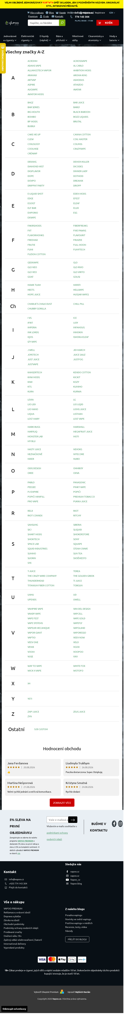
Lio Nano (33, 409)
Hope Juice (34, 294)
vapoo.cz (74, 871)
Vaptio (32, 637)
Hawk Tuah (34, 284)
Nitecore (78, 454)
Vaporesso (79, 632)
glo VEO (32, 272)
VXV (75, 656)
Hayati (77, 284)
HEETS (31, 289)
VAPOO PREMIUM (25, 840)
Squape (77, 543)
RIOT (75, 510)
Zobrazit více (62, 802)
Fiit (29, 230)
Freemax (33, 239)
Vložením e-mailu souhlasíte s (62, 833)
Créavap (32, 153)
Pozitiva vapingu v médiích (79, 923)
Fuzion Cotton (37, 254)
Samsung (33, 524)
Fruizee (77, 239)
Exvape (32, 217)
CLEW (31, 139)
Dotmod (78, 175)
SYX (29, 562)
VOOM (31, 651)
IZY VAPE (32, 341)
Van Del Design (81, 608)
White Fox (79, 665)
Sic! (29, 529)
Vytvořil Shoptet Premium (46, 992)
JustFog (78, 359)
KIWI (30, 381)
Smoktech (34, 539)
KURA (31, 391)
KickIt (76, 377)
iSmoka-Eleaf (81, 336)
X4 (29, 683)
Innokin (78, 332)
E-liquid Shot (35, 193)
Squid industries (37, 548)
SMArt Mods (35, 534)
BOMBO (32, 116)
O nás (46, 16)
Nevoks (77, 449)
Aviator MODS (36, 94)
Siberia (77, 524)
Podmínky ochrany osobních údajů (21, 927)
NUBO (76, 458)
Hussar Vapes (81, 294)
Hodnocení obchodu (62, 748)
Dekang (32, 161)
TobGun (78, 585)
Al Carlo (78, 65)
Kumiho (77, 386)
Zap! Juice (33, 711)
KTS (29, 386)
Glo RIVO (78, 267)
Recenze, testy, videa (76, 926)
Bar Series (33, 107)
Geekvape (33, 262)
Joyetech (33, 354)
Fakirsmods (34, 225)
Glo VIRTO (79, 272)
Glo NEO (32, 267)
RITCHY (77, 515)
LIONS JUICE (79, 409)
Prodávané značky (13, 931)
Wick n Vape (34, 670)
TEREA (76, 571)
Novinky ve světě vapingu (78, 919)
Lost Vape (78, 418)
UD (75, 594)
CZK (111, 12)
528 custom (41, 729)
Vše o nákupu (37, 12)
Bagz (30, 102)
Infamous (79, 327)
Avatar (77, 89)
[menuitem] (11, 38)
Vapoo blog (76, 883)
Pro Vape (33, 501)
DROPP (77, 185)
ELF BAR (32, 207)
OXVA (76, 472)
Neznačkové (35, 454)
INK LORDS (33, 332)
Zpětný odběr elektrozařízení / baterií (23, 939)
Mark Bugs (34, 426)
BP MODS (32, 121)
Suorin (32, 558)
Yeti (30, 698)
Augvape (33, 89)
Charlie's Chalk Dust (40, 303)
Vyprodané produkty (14, 947)
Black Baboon (81, 111)
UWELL (77, 599)
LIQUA (31, 413)
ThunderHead (36, 580)
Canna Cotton (82, 134)
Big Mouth (34, 111)
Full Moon (79, 244)
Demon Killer (81, 161)
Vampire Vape (35, 608)
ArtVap (32, 79)
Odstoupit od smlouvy (14, 1008)
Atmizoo (78, 84)
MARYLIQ (32, 431)
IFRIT (30, 322)
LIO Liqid (78, 404)
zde (18, 853)
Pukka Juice (80, 501)
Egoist (31, 203)
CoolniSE (33, 148)
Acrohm (32, 60)
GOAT (30, 276)
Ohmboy (78, 468)
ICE (75, 317)
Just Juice (33, 359)
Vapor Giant (35, 632)
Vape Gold (79, 618)
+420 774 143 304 (18, 883)
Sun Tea (77, 553)
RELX (30, 510)
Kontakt (59, 16)
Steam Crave (80, 548)
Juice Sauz (79, 354)
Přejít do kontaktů (18, 887)
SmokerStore (81, 534)
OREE (30, 472)
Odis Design (34, 468)
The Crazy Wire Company (42, 575)
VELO (76, 642)
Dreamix (78, 180)
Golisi (76, 276)
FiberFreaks (80, 225)
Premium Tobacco (84, 496)
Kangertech (35, 372)
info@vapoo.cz (84, 12)
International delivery (15, 943)
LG (74, 399)
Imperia (32, 327)
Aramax (32, 75)
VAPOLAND (79, 627)
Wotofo (78, 670)
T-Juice (32, 571)
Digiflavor (34, 171)
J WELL (31, 349)
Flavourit (79, 235)
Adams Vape (34, 65)
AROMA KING (80, 75)
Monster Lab (35, 436)
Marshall (79, 426)
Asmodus (78, 79)
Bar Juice (78, 102)
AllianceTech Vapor (39, 70)
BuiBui (31, 126)
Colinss (77, 143)
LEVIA (31, 399)
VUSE (30, 656)
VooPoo (78, 651)
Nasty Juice (34, 449)
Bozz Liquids (80, 116)
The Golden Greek (83, 575)
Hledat (62, 22)
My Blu (32, 441)
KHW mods (34, 377)
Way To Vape (35, 665)
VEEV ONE (33, 642)
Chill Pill (78, 303)
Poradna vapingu (73, 915)
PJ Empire (33, 491)
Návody (69, 930)
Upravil (79, 992)
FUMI (30, 249)
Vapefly (77, 623)
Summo (32, 553)
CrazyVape (79, 148)
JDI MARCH (79, 349)
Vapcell (78, 613)
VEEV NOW (79, 637)
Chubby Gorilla (37, 308)
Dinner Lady (80, 171)
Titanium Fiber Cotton (41, 585)
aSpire (31, 84)
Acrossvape (80, 60)
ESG (75, 212)
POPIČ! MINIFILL (36, 496)
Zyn (30, 716)
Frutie (31, 244)
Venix (31, 646)
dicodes (78, 166)
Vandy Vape (34, 613)
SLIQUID (77, 529)
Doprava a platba (12, 916)
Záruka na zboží (11, 920)
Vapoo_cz (75, 879)
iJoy (75, 322)
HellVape (78, 289)
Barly (76, 107)
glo (75, 262)
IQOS (30, 336)
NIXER (31, 458)
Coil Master (80, 139)
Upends (32, 599)
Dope (31, 175)
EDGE (30, 198)
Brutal (77, 121)
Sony (76, 539)
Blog (51, 12)
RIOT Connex (35, 515)
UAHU (31, 594)
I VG (30, 317)
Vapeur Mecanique (39, 627)
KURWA (77, 391)
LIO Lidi (32, 404)
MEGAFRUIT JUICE (82, 431)
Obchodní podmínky (14, 924)
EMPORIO (33, 212)
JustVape (33, 364)
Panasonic (79, 482)
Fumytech (79, 249)
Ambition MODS (82, 70)
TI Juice (77, 580)
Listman (78, 413)
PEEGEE (32, 487)
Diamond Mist (36, 166)
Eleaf (76, 203)
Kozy (76, 381)
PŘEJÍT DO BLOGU (77, 939)
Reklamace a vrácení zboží (17, 912)
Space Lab (33, 543)
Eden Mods (79, 193)
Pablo (31, 482)
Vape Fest (33, 618)
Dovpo (32, 180)
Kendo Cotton (82, 372)
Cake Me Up (34, 134)
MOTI (76, 436)
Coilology (34, 143)
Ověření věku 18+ (13, 935)
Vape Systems (35, 623)
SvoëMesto (79, 558)
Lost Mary (33, 418)
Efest (76, 198)
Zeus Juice (79, 711)
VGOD (76, 646)
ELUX (76, 207)
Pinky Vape (79, 487)
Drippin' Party (36, 185)
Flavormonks (36, 235)
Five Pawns (79, 230)
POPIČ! (77, 491)
